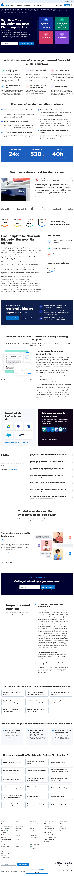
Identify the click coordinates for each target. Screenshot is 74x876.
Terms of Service (5, 871)
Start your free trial (26, 43)
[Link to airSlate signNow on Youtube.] (71, 870)
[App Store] (68, 863)
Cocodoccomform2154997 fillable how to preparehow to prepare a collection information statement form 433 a (12, 796)
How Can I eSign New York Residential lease (10, 710)
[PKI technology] (62, 37)
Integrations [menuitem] (27, 5)
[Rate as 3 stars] (51, 271)
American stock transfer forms (11, 762)
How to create (50, 837)
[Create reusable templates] (62, 23)
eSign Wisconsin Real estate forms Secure (12, 693)
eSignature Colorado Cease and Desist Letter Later (36, 710)
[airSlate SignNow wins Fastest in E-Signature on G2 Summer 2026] (42, 223)
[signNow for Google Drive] (8, 426)
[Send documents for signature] (46, 23)
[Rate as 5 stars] (54, 271)
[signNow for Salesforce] (8, 435)
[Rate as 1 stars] (48, 271)
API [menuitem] (34, 5)
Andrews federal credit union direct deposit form (35, 779)
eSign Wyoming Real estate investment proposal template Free (60, 702)
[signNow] (5, 5)
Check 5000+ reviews (41, 197)
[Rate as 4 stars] (52, 271)
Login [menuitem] (72, 1)
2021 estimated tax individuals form (36, 788)
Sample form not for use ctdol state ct (35, 762)
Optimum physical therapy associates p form (59, 779)
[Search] (72, 5)
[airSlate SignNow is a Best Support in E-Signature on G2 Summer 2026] (29, 223)
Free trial (67, 5)
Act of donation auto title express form (36, 805)
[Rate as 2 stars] (49, 271)
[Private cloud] (46, 37)
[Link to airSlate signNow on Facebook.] (59, 870)
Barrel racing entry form (58, 762)
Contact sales (59, 5)
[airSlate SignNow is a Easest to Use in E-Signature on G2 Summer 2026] (17, 223)
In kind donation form (33, 796)
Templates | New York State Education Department (63, 731)
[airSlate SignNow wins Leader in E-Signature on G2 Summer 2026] (4, 223)
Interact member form (57, 796)
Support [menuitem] (67, 1)
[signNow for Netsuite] (23, 435)
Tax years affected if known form (36, 770)
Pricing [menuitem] (39, 5)
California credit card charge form (61, 788)
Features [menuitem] (12, 5)
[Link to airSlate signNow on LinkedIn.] (67, 870)
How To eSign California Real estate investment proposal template (35, 693)
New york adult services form (11, 770)
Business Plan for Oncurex (13, 730)
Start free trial (12, 318)
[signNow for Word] (28, 426)
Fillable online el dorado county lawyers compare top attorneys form (12, 788)
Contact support (13, 469)
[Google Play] (58, 863)
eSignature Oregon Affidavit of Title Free (60, 693)
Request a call (27, 318)
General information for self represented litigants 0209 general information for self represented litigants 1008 (61, 771)
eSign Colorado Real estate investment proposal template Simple (11, 702)
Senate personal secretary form (12, 779)
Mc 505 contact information (59, 805)
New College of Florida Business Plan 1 (36, 731)
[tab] (51, 455)
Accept (37, 872)
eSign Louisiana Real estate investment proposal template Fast (36, 702)
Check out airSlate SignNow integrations (16, 442)
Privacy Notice (14, 871)
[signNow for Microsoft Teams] (18, 426)
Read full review (5, 553)
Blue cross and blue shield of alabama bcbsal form (11, 805)
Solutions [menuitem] (19, 5)
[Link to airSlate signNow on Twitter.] (63, 870)
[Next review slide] (71, 179)
